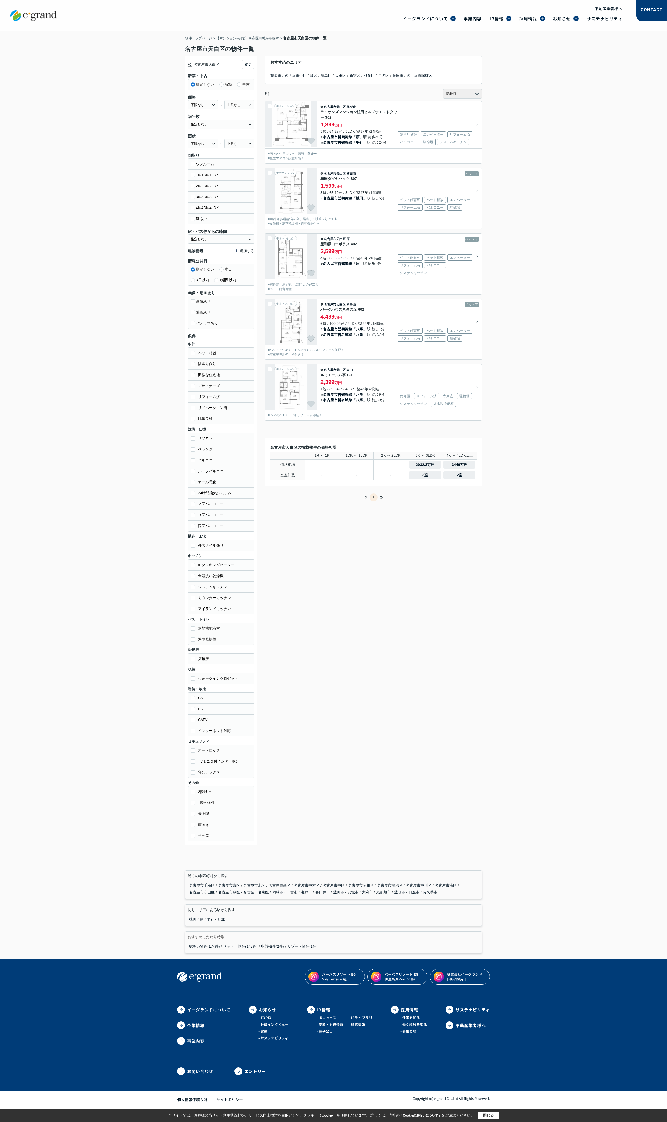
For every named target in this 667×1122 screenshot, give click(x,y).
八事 (359, 329)
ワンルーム (205, 164)
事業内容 (472, 18)
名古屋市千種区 (202, 885)
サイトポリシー (230, 1099)
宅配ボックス (209, 772)
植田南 (351, 173)
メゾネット (207, 438)
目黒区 (383, 76)
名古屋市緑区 (229, 892)
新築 (228, 84)
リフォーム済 (209, 397)
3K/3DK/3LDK (207, 197)
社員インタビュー (275, 1024)
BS (200, 709)
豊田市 (339, 892)
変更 (248, 64)
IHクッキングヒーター (216, 565)
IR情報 (496, 18)
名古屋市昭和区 (361, 885)
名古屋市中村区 (307, 885)
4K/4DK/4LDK (207, 208)
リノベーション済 (212, 408)
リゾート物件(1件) (302, 946)
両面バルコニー (211, 526)
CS (200, 698)
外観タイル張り (211, 545)
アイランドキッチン (214, 609)
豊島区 (326, 76)
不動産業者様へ (608, 8)
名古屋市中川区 (419, 885)
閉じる (488, 1115)
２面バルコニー (211, 504)
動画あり (203, 312)
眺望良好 (205, 419)
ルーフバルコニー (212, 471)
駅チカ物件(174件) (204, 946)
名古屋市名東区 (256, 892)
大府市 (368, 892)
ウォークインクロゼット (218, 678)
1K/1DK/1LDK (207, 175)
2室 (459, 475)
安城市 (354, 892)
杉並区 (369, 76)
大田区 (340, 76)
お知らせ (562, 18)
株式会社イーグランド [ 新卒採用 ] (464, 976)
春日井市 (323, 892)
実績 (264, 1031)
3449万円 (459, 464)
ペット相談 (207, 353)
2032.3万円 (425, 464)
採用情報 (528, 18)
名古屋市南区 (446, 885)
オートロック (209, 750)
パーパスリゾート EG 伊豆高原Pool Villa (401, 976)
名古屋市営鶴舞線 (337, 137)
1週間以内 (227, 280)
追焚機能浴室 (209, 628)
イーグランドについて (425, 18)
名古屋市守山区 (202, 892)
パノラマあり (207, 323)
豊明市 (400, 892)
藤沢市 (275, 76)
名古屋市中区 (296, 76)
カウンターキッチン (214, 598)
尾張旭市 (384, 892)
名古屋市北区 (254, 885)
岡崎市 (278, 892)
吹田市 (397, 76)
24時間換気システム (214, 493)
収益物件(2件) (272, 946)
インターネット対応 (214, 731)
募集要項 (409, 1031)
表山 (350, 370)
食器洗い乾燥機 (211, 576)
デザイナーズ (209, 386)
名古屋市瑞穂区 (419, 76)
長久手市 (430, 892)
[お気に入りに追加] (311, 141)
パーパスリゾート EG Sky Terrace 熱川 (339, 976)
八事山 (351, 304)
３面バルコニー (211, 515)
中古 (246, 84)
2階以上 (204, 792)
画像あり (203, 301)
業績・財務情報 (331, 1024)
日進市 (415, 892)
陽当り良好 (207, 364)
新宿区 (354, 76)
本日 (228, 269)
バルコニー (207, 460)
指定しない (205, 84)
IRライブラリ (361, 1017)
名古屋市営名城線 (337, 334)
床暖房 (203, 659)
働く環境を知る (414, 1024)
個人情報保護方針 (192, 1099)
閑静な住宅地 (209, 375)
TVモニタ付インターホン (218, 761)
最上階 (203, 814)
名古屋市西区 (280, 885)
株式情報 (358, 1024)
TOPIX (266, 1017)
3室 (425, 475)
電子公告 (326, 1031)
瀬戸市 (307, 892)
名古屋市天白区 (335, 107)
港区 (313, 76)
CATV (202, 720)
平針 (359, 142)
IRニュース (327, 1017)
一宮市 (293, 892)
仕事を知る (411, 1017)
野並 (221, 919)
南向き (203, 824)
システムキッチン (212, 587)
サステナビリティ (604, 18)
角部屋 (203, 835)
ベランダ (205, 449)
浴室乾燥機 (207, 639)
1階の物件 (206, 803)
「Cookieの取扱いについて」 (420, 1115)
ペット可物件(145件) (240, 946)
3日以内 (202, 280)
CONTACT (652, 9)
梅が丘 (351, 107)
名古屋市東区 (229, 885)
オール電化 (207, 482)
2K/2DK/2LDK (207, 186)
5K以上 (202, 219)
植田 (359, 198)
